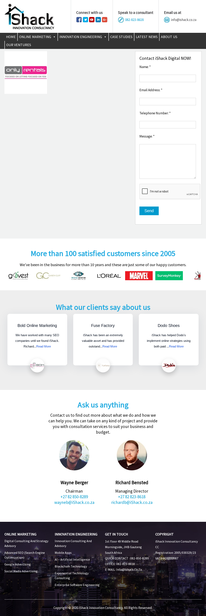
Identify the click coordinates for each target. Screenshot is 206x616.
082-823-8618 (134, 20)
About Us (169, 36)
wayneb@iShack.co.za (74, 502)
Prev (15, 276)
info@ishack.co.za (183, 20)
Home (11, 36)
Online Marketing (35, 36)
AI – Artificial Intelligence (72, 559)
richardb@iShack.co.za (131, 502)
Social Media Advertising (21, 571)
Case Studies (121, 36)
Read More (43, 346)
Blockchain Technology (71, 566)
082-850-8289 (139, 558)
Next (198, 276)
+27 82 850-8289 (74, 496)
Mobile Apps (63, 553)
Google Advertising (17, 564)
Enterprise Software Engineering (77, 585)
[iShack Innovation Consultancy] (29, 28)
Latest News (147, 36)
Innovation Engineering (80, 36)
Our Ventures (18, 44)
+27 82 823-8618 (131, 496)
